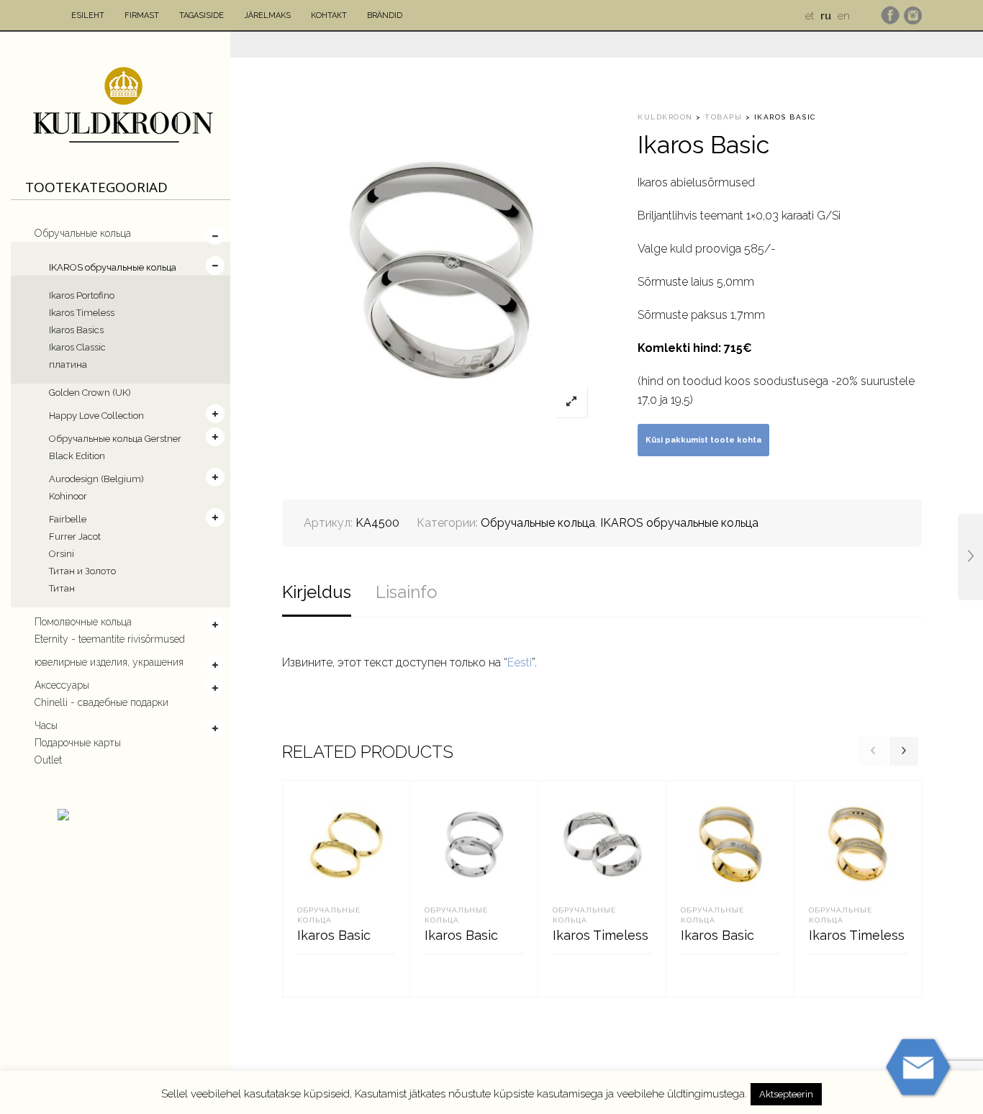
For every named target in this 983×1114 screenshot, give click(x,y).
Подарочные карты (78, 742)
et (809, 15)
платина (68, 364)
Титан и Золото (82, 571)
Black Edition (77, 455)
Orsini (61, 553)
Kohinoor (68, 496)
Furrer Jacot (75, 536)
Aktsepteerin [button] (786, 1094)
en (844, 15)
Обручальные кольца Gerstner (115, 438)
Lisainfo (407, 592)
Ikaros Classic (77, 347)
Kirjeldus (316, 592)
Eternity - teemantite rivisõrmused (110, 639)
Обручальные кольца (83, 233)
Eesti (519, 662)
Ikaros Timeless (81, 312)
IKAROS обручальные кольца (112, 267)
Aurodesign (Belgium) (96, 479)
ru (825, 15)
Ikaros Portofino (81, 295)
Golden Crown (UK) (90, 392)
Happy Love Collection (96, 415)
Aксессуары (62, 685)
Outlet (48, 760)
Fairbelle (67, 519)
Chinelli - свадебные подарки (101, 702)
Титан (62, 588)
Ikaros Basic (334, 935)
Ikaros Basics (76, 330)
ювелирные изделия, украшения (109, 662)
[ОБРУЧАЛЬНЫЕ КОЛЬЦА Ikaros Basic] (970, 557)
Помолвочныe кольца (83, 622)
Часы (46, 725)
